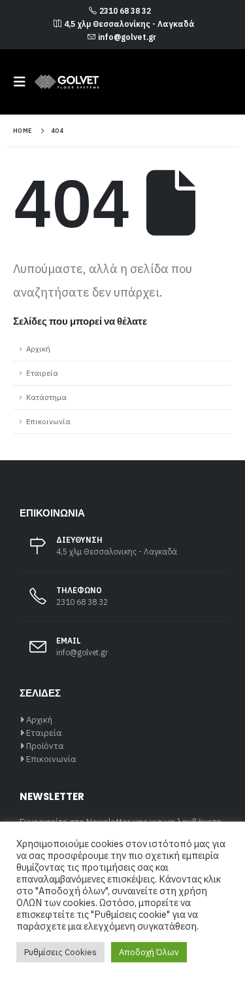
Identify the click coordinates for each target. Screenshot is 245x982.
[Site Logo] (66, 82)
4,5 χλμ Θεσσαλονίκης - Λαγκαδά (129, 24)
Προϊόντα (45, 746)
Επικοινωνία (48, 421)
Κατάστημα (46, 397)
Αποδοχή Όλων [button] (149, 952)
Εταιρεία (42, 373)
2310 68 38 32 (125, 11)
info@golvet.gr (127, 37)
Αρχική (38, 349)
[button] (23, 82)
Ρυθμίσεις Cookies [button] (60, 952)
